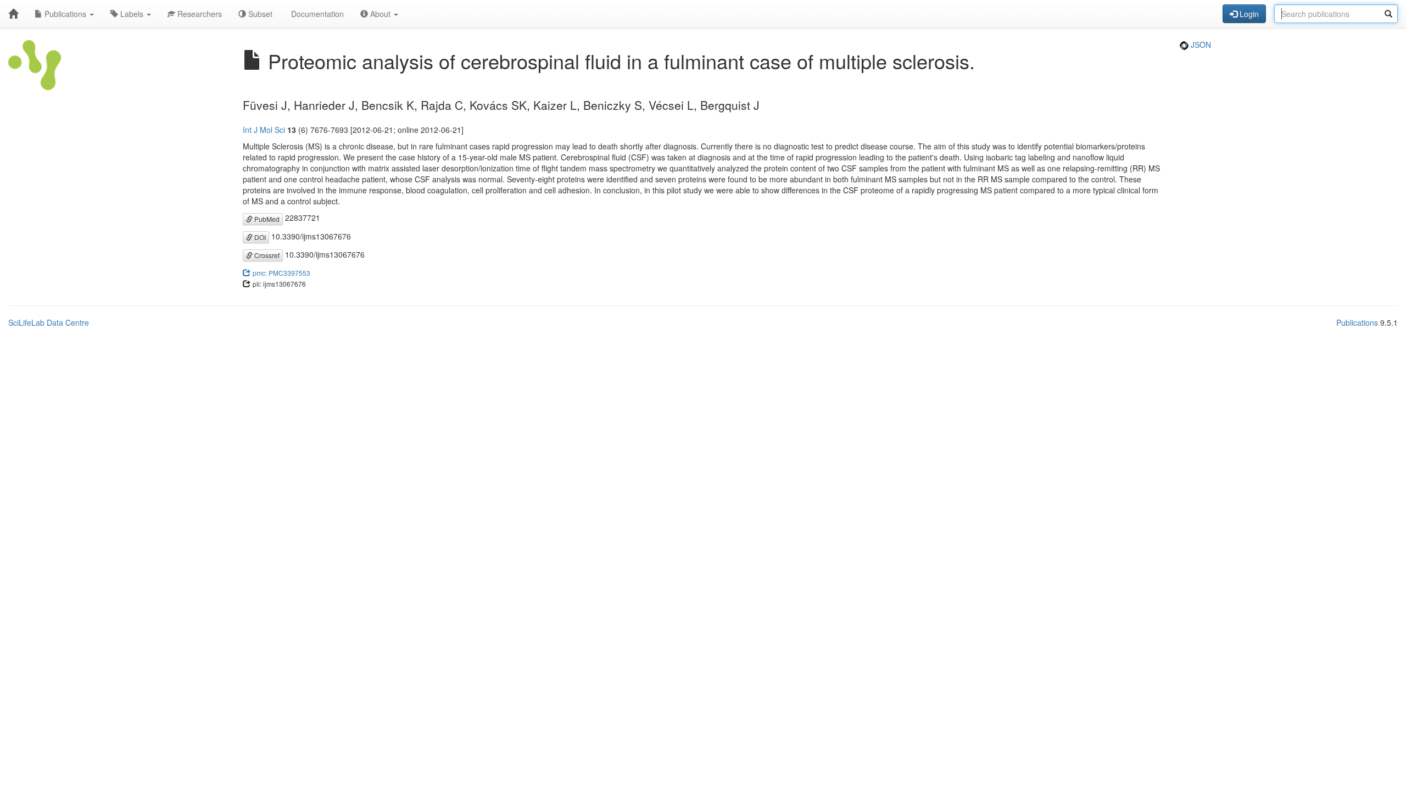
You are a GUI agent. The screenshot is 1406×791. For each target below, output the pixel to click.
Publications (65, 13)
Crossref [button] (266, 255)
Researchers (198, 13)
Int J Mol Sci (264, 129)
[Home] (13, 13)
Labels (132, 13)
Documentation (316, 13)
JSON (1200, 44)
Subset (259, 13)
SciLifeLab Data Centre (48, 322)
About (380, 13)
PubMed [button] (266, 219)
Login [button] (1248, 13)
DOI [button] (259, 237)
